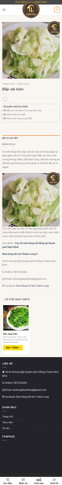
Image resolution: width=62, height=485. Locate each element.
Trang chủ (8, 84)
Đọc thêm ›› (13, 347)
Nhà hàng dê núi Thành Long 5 (20, 254)
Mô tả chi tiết (10, 138)
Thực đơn (7, 422)
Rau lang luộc (10, 334)
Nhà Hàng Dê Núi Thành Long (32, 286)
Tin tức (6, 428)
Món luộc (23, 84)
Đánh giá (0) (8, 144)
